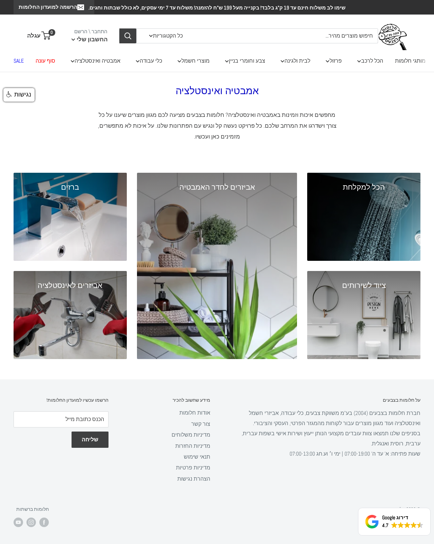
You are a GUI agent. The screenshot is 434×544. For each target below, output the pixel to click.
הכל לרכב (372, 60)
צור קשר (200, 423)
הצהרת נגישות (193, 478)
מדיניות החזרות (192, 445)
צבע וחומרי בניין (247, 60)
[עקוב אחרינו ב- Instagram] (31, 522)
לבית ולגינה (297, 60)
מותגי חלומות (410, 60)
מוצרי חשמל (195, 60)
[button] (19, 95)
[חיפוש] (127, 35)
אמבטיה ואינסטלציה (97, 60)
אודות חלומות (194, 412)
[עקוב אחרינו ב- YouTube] (18, 522)
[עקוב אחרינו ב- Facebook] (44, 522)
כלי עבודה (151, 60)
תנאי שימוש (197, 456)
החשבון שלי (91, 39)
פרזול (336, 60)
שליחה (90, 439)
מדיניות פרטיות (193, 467)
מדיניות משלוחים (191, 434)
